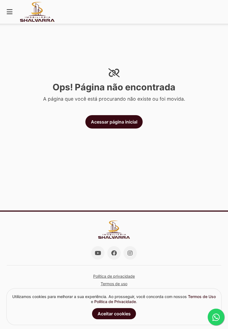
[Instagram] (130, 253)
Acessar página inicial (114, 122)
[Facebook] (114, 253)
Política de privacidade (114, 276)
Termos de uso (114, 283)
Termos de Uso (202, 296)
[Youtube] (98, 253)
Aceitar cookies (114, 313)
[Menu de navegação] (10, 12)
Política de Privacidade (115, 301)
